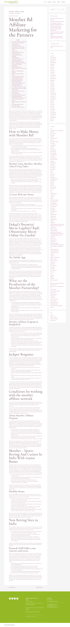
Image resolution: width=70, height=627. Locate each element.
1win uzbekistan (53, 145)
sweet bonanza (53, 292)
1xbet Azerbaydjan (53, 154)
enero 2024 (52, 73)
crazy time (52, 196)
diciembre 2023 (53, 75)
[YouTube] (17, 599)
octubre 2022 (52, 96)
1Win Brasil (52, 135)
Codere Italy (52, 195)
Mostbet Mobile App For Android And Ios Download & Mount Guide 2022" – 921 (57, 246)
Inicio (45, 1)
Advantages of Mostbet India (17, 80)
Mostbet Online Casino (54, 249)
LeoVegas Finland (53, 214)
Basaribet (52, 183)
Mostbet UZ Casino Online (55, 257)
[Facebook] (10, 599)
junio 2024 (52, 65)
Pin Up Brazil (52, 267)
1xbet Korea (52, 164)
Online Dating (52, 262)
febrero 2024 (52, 72)
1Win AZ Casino (53, 133)
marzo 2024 (52, 70)
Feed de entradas (53, 317)
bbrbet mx (52, 185)
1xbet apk (52, 148)
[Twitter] (12, 599)
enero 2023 (52, 91)
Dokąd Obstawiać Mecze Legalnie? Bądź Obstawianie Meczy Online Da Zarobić (18, 48)
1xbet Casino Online (53, 159)
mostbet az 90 (53, 227)
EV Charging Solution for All (17, 85)
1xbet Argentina (53, 149)
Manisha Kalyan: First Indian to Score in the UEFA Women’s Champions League (19, 99)
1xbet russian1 (52, 169)
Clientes (58, 1)
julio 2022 (52, 101)
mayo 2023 (52, 85)
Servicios (54, 1)
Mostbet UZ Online (53, 260)
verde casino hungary (54, 299)
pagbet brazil (52, 263)
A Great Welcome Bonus (16, 45)
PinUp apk (52, 275)
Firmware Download (53, 204)
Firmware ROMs (53, 206)
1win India (52, 140)
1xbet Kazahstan (53, 162)
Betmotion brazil (53, 187)
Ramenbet (52, 278)
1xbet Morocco (53, 166)
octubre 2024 (52, 60)
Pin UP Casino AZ (53, 270)
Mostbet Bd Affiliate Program (17, 79)
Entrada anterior (11, 587)
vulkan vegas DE (53, 300)
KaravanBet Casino (53, 211)
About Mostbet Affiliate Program (18, 61)
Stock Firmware (53, 289)
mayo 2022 (52, 104)
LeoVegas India (53, 216)
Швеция (51, 307)
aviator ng (52, 175)
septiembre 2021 (53, 117)
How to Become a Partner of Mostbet (19, 87)
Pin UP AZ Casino (53, 265)
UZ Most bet (52, 297)
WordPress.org (53, 320)
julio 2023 (52, 81)
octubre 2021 (52, 115)
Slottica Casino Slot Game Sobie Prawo (57, 21)
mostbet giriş (52, 236)
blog (51, 190)
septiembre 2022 (53, 98)
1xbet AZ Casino (53, 151)
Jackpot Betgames (15, 57)
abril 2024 (52, 68)
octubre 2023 (52, 77)
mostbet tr (52, 254)
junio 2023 (52, 83)
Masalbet (52, 221)
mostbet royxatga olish (54, 252)
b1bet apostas (52, 180)
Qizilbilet (51, 276)
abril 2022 (52, 106)
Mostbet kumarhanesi (54, 243)
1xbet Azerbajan (53, 153)
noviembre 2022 (53, 94)
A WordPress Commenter (55, 46)
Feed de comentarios (54, 318)
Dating (51, 198)
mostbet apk (52, 222)
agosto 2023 (52, 80)
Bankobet (52, 182)
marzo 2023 (52, 88)
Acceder (51, 315)
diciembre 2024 (53, 57)
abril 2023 (52, 86)
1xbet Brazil (52, 156)
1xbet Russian (52, 167)
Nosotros (49, 1)
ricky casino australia (53, 280)
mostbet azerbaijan (53, 230)
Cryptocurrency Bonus (16, 105)
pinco (51, 273)
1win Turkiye (52, 143)
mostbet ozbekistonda (54, 250)
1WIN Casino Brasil (53, 138)
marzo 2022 (52, 107)
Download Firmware (53, 201)
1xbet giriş (52, 161)
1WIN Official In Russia (54, 141)
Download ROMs (53, 203)
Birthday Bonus (14, 65)
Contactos (63, 1)
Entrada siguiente (40, 587)
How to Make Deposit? (16, 93)
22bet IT (51, 170)
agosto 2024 (52, 64)
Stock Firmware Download (55, 291)
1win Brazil (52, 136)
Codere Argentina (53, 193)
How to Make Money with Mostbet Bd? (19, 41)
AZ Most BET (52, 177)
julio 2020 (52, 120)
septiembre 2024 (53, 62)
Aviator (51, 172)
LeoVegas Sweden (53, 219)
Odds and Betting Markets (16, 81)
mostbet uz (52, 255)
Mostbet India (52, 238)
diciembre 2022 (53, 93)
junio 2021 (52, 119)
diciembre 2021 (53, 112)
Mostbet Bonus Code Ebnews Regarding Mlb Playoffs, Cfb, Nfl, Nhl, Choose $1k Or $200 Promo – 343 (56, 234)
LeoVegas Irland (53, 217)
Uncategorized (53, 295)
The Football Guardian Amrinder (17, 104)
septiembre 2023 (53, 78)
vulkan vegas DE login (54, 302)
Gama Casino (52, 208)
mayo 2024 (52, 67)
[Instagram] (15, 599)
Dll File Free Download (54, 200)
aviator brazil (52, 174)
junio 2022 (52, 102)
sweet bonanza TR (53, 294)
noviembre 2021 (53, 114)
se (50, 281)
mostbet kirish (52, 241)
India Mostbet (11, 13)
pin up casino (52, 268)
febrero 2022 (52, 109)
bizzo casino (52, 188)
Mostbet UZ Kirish (53, 259)
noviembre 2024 (53, 59)
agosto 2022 (52, 99)
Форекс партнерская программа (56, 305)
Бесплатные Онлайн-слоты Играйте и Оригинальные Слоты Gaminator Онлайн (57, 33)
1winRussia (52, 146)
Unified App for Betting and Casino (18, 107)
